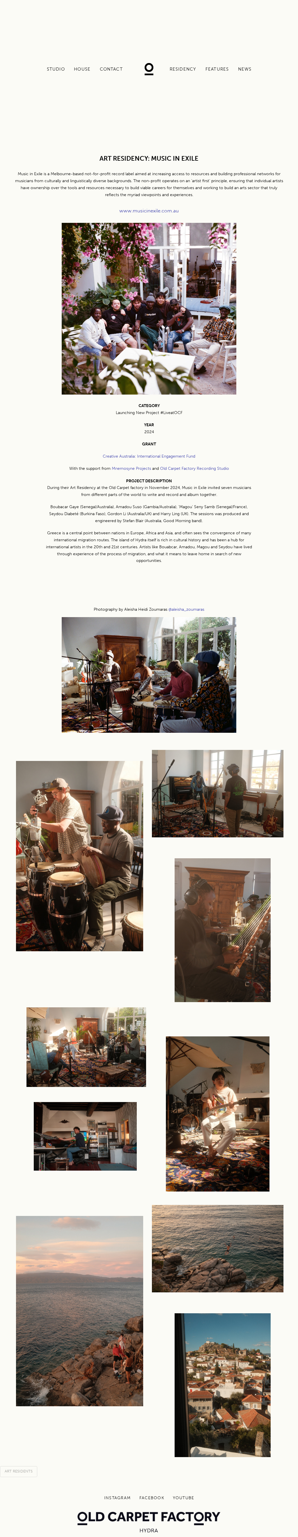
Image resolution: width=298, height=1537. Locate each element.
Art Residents (19, 1471)
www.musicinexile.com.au (149, 211)
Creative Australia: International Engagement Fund (149, 456)
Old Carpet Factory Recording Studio (194, 468)
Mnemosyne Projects (131, 468)
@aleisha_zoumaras (186, 609)
